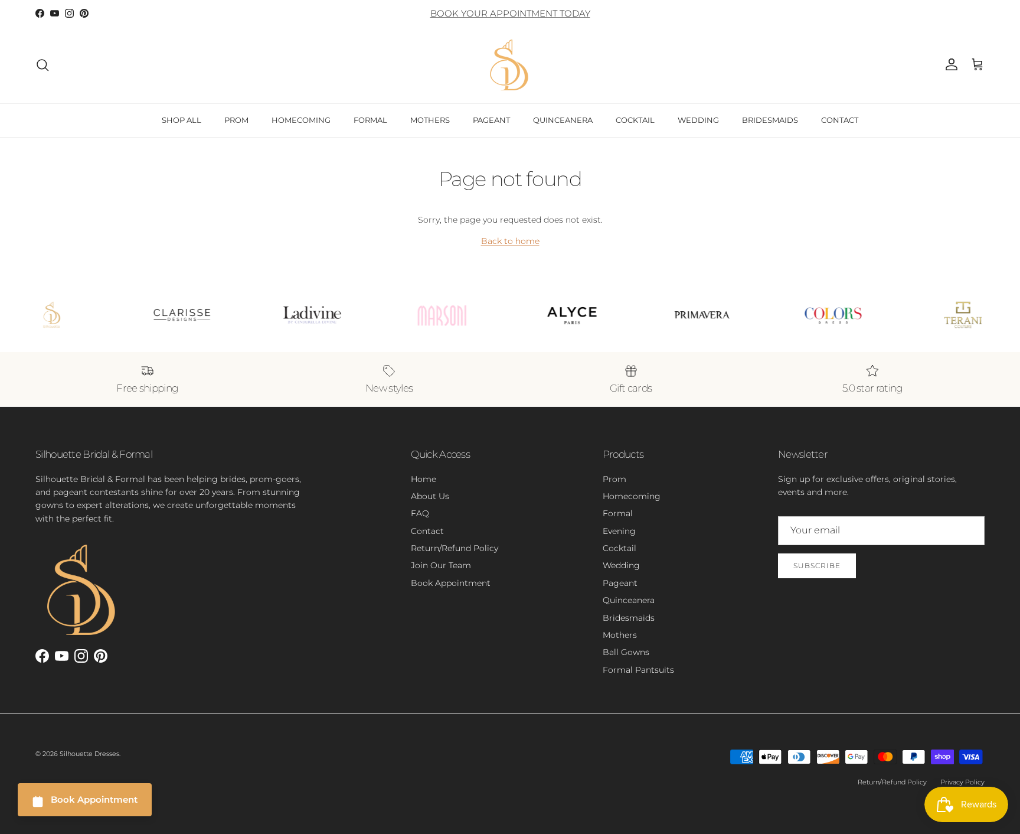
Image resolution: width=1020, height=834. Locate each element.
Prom (614, 479)
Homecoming (632, 496)
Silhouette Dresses (89, 754)
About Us (430, 496)
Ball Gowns (626, 652)
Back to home (510, 241)
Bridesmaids (629, 618)
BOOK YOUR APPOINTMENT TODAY (510, 13)
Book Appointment (451, 583)
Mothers (620, 635)
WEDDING (698, 120)
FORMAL (370, 120)
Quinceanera (629, 600)
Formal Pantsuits (638, 669)
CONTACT (839, 120)
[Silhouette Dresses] (510, 65)
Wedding (621, 565)
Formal (618, 513)
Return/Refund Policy (454, 548)
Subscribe (817, 565)
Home (423, 479)
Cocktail (619, 548)
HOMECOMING (301, 120)
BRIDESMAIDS (770, 120)
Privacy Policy (962, 782)
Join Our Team (441, 565)
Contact (427, 531)
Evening (619, 531)
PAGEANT (491, 120)
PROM (236, 120)
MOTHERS (430, 120)
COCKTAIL (635, 120)
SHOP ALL (181, 120)
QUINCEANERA (563, 120)
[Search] (42, 65)
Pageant (620, 583)
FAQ (420, 513)
